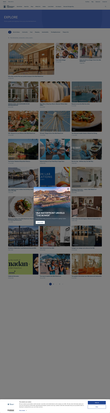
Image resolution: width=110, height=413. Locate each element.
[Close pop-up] (68, 189)
